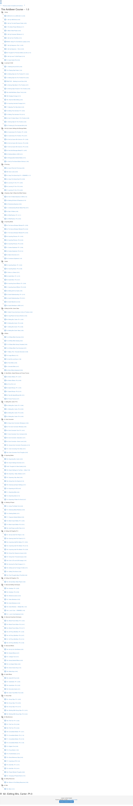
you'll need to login (72, 799)
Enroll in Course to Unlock (66, 801)
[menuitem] (1, 3)
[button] (1, 1)
